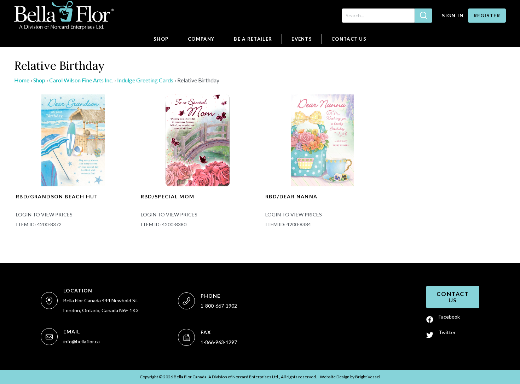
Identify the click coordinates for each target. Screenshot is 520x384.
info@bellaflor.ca (81, 341)
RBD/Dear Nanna (291, 196)
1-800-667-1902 (219, 306)
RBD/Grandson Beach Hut (57, 196)
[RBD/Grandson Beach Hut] (73, 139)
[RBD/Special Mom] (198, 139)
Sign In (453, 15)
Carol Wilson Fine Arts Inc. (81, 80)
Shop (39, 80)
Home (21, 80)
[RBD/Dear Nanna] (322, 139)
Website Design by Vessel (350, 376)
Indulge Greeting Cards (145, 80)
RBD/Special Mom (168, 196)
